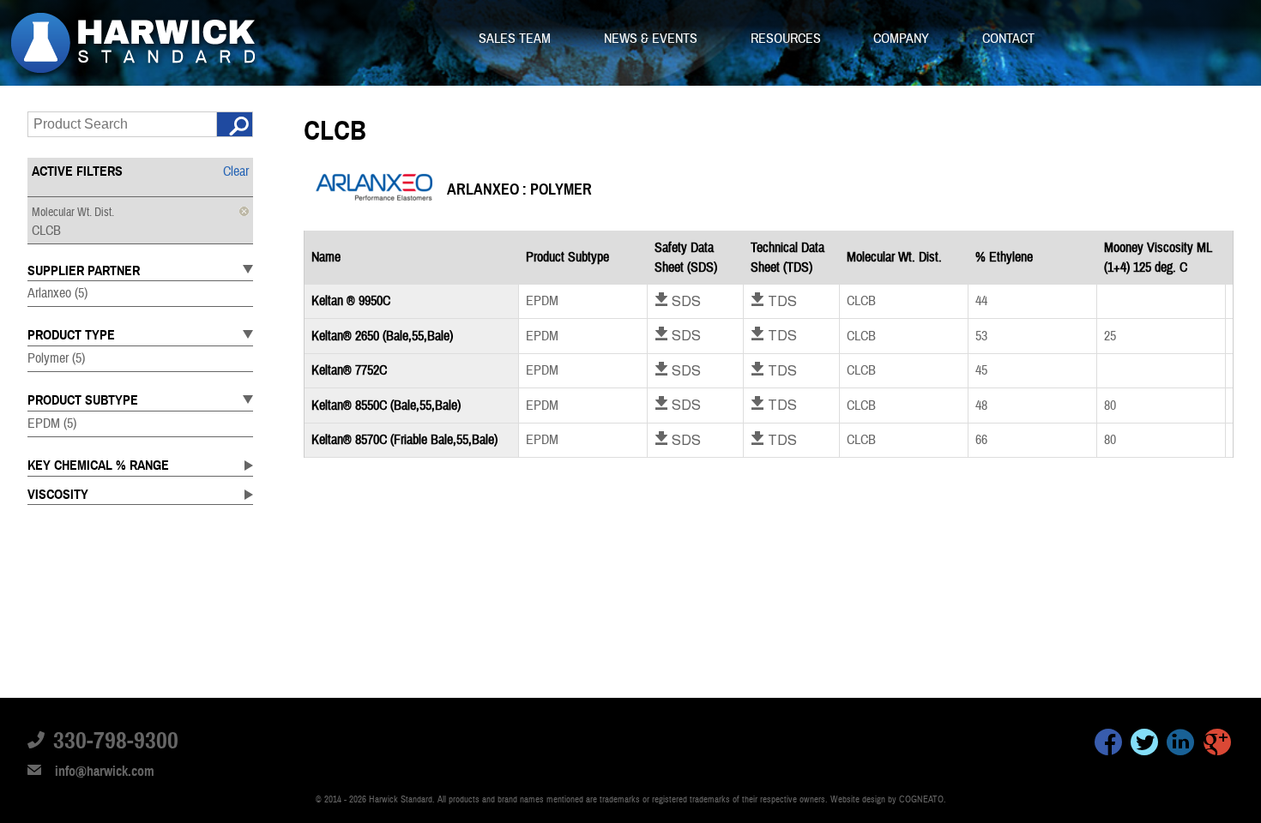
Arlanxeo (57, 293)
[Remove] (244, 211)
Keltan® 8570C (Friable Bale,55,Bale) (404, 439)
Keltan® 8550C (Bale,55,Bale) (386, 405)
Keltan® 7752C (349, 370)
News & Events (652, 38)
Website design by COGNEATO (887, 799)
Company (902, 38)
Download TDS (774, 300)
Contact (1008, 38)
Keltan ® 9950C (350, 300)
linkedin (1180, 745)
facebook (1108, 745)
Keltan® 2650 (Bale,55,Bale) (382, 336)
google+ (1217, 745)
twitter (1144, 745)
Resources (787, 38)
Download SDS (678, 300)
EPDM (51, 423)
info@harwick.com (104, 771)
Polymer (56, 358)
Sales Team (516, 38)
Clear (236, 171)
